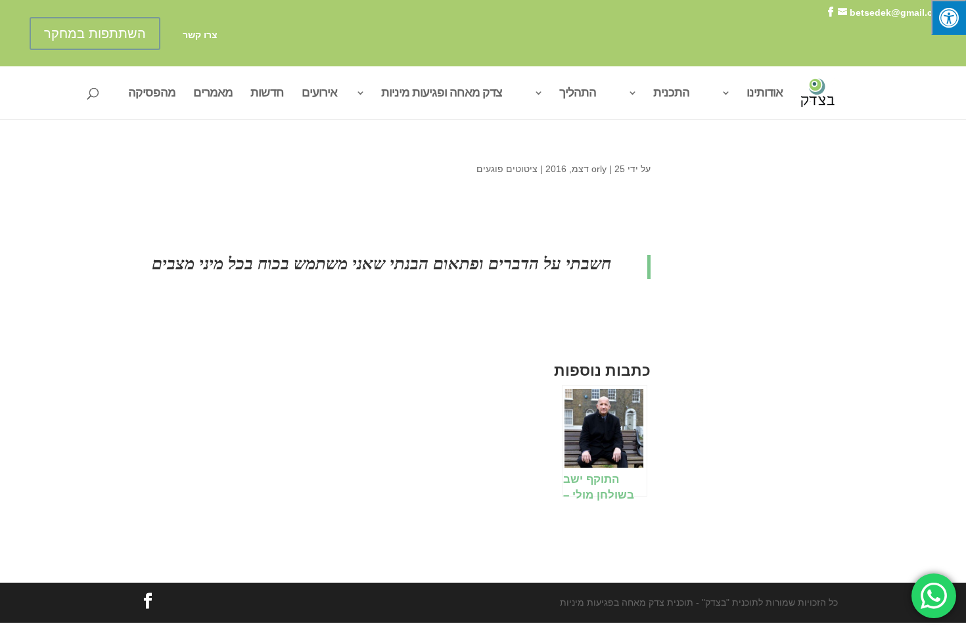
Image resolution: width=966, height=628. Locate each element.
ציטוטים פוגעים (507, 169)
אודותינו (765, 93)
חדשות (267, 93)
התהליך (577, 93)
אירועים (319, 93)
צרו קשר (200, 35)
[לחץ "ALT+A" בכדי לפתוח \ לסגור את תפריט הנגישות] (948, 17)
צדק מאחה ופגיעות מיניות (441, 93)
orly (599, 169)
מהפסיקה (151, 93)
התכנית (671, 93)
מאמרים (213, 93)
